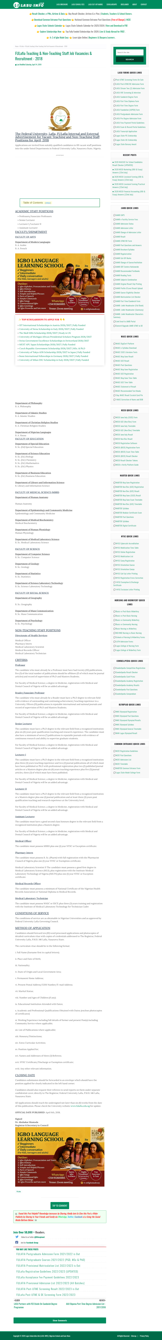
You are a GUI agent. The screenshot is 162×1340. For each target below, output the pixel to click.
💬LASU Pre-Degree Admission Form (127, 118)
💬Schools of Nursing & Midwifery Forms (129, 637)
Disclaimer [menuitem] (125, 4)
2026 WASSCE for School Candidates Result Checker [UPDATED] (128, 163)
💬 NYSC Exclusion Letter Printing (126, 589)
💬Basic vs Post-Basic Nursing (125, 615)
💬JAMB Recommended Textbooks (126, 271)
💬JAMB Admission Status (123, 223)
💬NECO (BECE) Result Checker (125, 456)
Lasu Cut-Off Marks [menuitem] (95, 4)
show (48, 203)
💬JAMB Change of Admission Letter (127, 232)
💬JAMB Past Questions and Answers (127, 245)
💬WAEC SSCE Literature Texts (125, 352)
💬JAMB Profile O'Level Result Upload (128, 288)
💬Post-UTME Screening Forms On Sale (128, 79)
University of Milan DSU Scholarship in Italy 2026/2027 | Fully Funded (54, 360)
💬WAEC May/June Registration (125, 369)
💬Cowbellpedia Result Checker (125, 672)
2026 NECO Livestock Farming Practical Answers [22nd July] (129, 185)
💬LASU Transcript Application (125, 131)
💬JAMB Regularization (122, 253)
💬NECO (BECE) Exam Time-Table (126, 451)
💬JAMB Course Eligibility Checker (126, 292)
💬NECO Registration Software (125, 443)
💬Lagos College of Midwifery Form (127, 650)
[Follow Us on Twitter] (16, 1236)
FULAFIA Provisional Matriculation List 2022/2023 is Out (48, 1265)
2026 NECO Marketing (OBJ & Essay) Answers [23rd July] (128, 171)
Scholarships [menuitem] (112, 4)
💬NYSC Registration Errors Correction (128, 577)
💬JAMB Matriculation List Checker (127, 296)
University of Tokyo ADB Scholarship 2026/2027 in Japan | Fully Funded (54, 352)
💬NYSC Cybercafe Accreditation (126, 543)
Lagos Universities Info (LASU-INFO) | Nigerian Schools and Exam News (48, 1336)
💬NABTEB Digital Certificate (124, 525)
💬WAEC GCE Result (121, 360)
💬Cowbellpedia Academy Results (126, 685)
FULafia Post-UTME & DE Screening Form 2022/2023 (46, 1295)
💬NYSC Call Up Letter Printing (125, 573)
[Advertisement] (59, 88)
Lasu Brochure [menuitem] (62, 4)
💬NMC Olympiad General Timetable (127, 728)
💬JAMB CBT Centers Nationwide (126, 266)
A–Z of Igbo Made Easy (59, 37)
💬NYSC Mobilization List (123, 556)
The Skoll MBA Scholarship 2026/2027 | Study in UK (45, 333)
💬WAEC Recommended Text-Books (127, 390)
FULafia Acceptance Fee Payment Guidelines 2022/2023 (47, 1277)
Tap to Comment (59, 1205)
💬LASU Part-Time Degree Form (125, 105)
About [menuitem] (134, 4)
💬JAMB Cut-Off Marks (122, 258)
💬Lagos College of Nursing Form (126, 645)
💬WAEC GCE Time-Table (123, 382)
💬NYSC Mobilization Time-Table (126, 547)
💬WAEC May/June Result (123, 356)
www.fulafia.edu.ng (80, 1106)
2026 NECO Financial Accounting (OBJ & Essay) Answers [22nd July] (129, 193)
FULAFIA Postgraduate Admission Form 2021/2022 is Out (48, 1254)
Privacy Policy (144, 1336)
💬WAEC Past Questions (122, 365)
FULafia (22, 46)
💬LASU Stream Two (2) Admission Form (129, 88)
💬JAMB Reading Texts (122, 275)
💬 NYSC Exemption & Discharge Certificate (126, 584)
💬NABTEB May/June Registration (126, 482)
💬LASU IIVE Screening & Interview (127, 92)
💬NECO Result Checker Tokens (125, 460)
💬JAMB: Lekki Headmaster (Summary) (128, 309)
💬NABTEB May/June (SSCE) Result (127, 495)
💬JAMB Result (119, 236)
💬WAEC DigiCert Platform (123, 343)
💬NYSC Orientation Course (124, 564)
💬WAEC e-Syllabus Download (125, 347)
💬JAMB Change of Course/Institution (127, 262)
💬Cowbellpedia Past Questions (125, 689)
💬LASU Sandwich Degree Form (125, 96)
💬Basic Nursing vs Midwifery (125, 628)
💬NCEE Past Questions (122, 755)
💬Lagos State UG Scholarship (125, 139)
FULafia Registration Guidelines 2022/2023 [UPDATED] (47, 1271)
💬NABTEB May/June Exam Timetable (127, 499)
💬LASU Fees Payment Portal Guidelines (128, 122)
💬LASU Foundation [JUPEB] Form (126, 109)
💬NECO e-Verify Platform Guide (126, 464)
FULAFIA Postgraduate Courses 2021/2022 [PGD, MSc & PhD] (50, 1260)
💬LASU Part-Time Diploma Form (126, 101)
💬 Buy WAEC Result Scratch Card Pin (128, 395)
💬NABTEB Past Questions (123, 517)
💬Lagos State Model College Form (126, 772)
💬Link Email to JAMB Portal (124, 321)
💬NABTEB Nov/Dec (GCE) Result (126, 491)
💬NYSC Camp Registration (124, 560)
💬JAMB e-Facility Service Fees (125, 219)
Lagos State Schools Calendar (49, 25)
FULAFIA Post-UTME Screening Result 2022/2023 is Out (47, 1289)
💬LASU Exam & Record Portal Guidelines (129, 127)
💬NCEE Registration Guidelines (125, 751)
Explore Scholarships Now (50, 31)
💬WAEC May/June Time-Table (125, 378)
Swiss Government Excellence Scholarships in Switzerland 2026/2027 (54, 340)
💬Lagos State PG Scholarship (125, 135)
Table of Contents (37, 202)
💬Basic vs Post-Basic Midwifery (126, 611)
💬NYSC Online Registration (124, 552)
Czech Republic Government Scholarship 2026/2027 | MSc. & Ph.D (52, 348)
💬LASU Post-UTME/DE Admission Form (128, 84)
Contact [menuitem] (144, 4)
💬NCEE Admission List (122, 759)
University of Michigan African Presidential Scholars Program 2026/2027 (55, 336)
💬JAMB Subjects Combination (125, 279)
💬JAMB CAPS (119, 215)
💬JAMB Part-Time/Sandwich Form (126, 301)
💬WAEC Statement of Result (124, 386)
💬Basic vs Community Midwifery (126, 620)
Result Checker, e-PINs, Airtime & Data (48, 13)
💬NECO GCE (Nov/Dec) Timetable (126, 430)
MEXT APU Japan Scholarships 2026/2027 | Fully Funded (47, 344)
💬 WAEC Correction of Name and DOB (128, 399)
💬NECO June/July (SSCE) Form (125, 417)
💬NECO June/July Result (123, 434)
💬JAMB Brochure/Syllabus (124, 249)
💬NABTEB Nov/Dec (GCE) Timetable (127, 504)
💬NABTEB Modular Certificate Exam (127, 512)
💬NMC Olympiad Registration (125, 711)
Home (16, 46)
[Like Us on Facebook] (16, 1242)
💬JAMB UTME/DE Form (122, 240)
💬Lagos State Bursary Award (124, 144)
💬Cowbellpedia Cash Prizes (124, 676)
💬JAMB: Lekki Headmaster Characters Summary (128, 315)
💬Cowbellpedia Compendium (124, 693)
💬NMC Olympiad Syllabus (123, 724)
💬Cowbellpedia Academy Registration (128, 680)
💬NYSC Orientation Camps (124, 569)
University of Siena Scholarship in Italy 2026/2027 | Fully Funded (51, 329)
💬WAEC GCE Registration (123, 373)
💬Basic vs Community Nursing (125, 624)
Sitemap (133, 1336)
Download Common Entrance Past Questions (52, 19)
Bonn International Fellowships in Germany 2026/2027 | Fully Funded (53, 356)
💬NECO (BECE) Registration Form (126, 447)
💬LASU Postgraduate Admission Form (128, 114)
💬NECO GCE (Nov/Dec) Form (124, 421)
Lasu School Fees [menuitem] (78, 4)
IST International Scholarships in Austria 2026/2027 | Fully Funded (52, 325)
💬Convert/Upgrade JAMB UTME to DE (128, 325)
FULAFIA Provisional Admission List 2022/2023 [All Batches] (50, 1283)
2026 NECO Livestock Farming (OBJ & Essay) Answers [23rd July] (128, 178)
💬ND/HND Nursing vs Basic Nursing (127, 632)
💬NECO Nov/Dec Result (123, 438)
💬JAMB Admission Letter (123, 228)
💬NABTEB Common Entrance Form (126, 768)
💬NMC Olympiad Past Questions (126, 715)
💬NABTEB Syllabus (121, 508)
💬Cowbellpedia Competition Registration (129, 668)
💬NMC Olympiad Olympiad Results (127, 720)
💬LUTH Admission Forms (123, 641)
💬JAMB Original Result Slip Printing (127, 284)
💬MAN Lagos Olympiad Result (125, 733)
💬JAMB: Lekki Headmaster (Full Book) (128, 305)
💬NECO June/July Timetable (124, 426)
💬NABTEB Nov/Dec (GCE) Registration (128, 486)
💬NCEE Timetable (120, 763)
